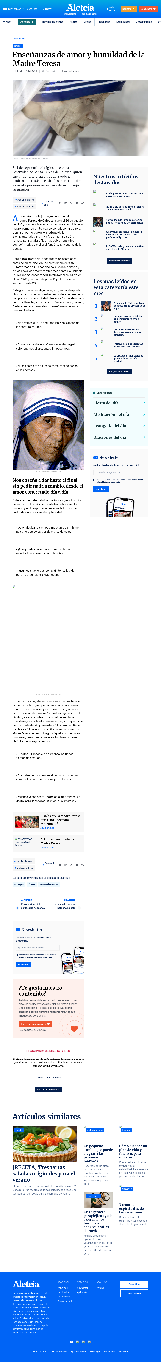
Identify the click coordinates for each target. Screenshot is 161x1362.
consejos (19, 884)
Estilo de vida (19, 38)
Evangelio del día (109, 426)
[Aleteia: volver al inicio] (80, 7)
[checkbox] (17, 955)
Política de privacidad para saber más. (35, 957)
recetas (19, 1130)
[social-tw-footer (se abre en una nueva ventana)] (83, 1342)
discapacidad (93, 1196)
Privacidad (123, 1351)
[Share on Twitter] (71, 203)
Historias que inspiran (52, 21)
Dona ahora (146, 8)
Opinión (87, 21)
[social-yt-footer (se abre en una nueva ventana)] (71, 1342)
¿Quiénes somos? (78, 1351)
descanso (127, 1188)
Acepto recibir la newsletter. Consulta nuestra (37, 956)
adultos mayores (95, 1130)
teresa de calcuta (49, 884)
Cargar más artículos (119, 260)
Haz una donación (59, 1351)
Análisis (73, 21)
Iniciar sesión (112, 9)
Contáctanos (109, 1351)
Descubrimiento (144, 21)
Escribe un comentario (48, 1089)
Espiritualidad (123, 21)
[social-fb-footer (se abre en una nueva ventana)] (77, 1342)
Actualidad (63, 1287)
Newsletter (82, 1287)
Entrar (58, 1077)
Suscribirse (134, 1284)
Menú (9, 21)
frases (32, 884)
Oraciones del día (109, 437)
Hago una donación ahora (33, 1024)
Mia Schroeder (49, 71)
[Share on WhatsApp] (82, 203)
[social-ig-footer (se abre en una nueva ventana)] (89, 1342)
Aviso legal (95, 1351)
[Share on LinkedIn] (65, 203)
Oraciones (25, 21)
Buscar (48, 9)
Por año (100, 1287)
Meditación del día (111, 414)
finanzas (126, 1130)
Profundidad (104, 21)
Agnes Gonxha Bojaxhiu (34, 216)
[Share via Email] (77, 203)
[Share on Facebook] (60, 203)
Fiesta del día (106, 403)
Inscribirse (23, 964)
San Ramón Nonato (90, 14)
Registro (126, 8)
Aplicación (82, 1292)
